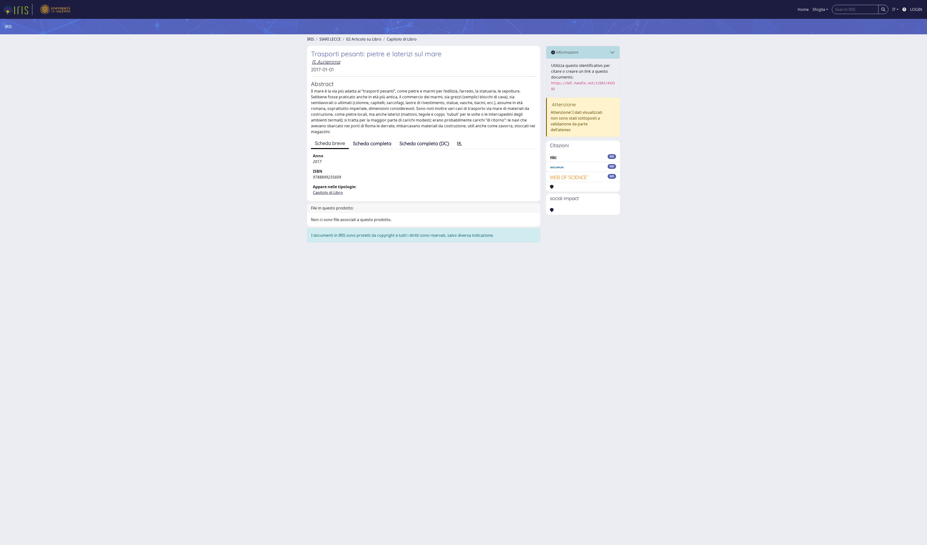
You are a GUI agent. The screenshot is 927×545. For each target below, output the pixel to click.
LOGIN (916, 9)
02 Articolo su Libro (363, 39)
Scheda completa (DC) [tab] (424, 143)
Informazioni (566, 52)
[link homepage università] (55, 9)
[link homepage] (17, 9)
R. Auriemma (326, 62)
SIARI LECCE (330, 39)
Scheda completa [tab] (372, 143)
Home (803, 9)
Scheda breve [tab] (330, 143)
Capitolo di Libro (402, 39)
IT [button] (894, 9)
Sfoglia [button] (819, 9)
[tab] (459, 143)
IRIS (310, 39)
